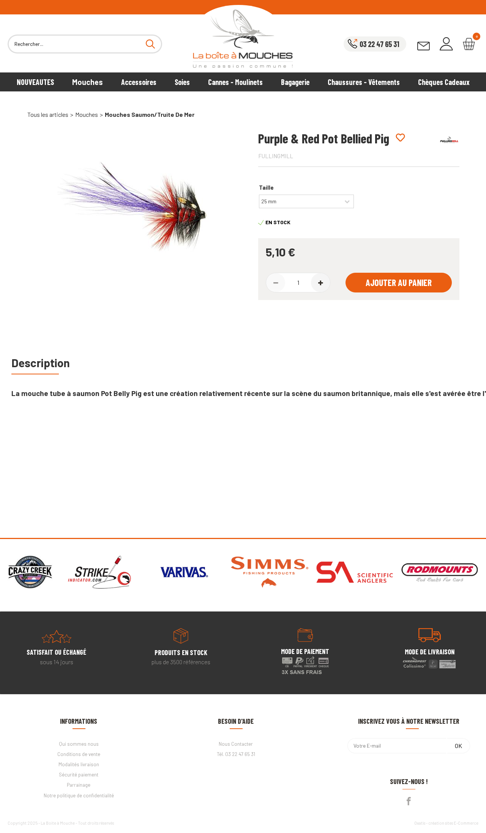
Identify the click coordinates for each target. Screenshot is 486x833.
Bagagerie (295, 81)
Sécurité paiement (78, 775)
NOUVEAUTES (35, 81)
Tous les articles (47, 114)
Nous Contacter (236, 744)
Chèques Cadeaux (444, 81)
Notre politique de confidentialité (79, 795)
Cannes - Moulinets (235, 81)
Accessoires (138, 81)
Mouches (87, 81)
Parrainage (78, 785)
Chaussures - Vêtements (364, 81)
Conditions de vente (78, 754)
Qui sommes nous (79, 744)
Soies (182, 81)
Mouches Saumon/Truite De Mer (149, 114)
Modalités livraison (78, 764)
